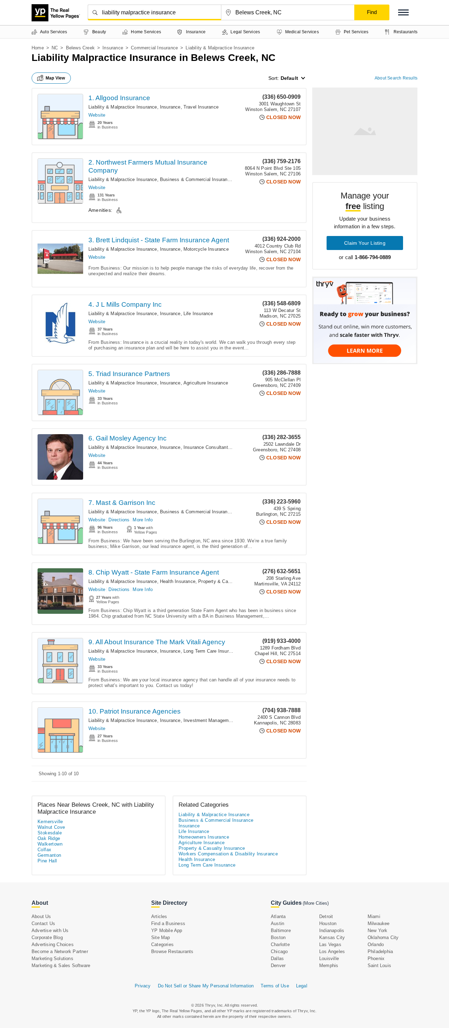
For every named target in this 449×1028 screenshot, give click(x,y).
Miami (374, 916)
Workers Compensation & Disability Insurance (228, 853)
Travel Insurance (201, 107)
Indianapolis (331, 930)
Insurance (112, 47)
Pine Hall (47, 860)
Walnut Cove (51, 827)
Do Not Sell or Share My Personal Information (206, 985)
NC (55, 47)
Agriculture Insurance (205, 383)
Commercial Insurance (154, 47)
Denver (278, 965)
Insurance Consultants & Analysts (219, 447)
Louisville (329, 958)
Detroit (326, 916)
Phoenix (376, 958)
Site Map (160, 937)
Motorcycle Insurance (206, 249)
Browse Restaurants (172, 951)
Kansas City (332, 937)
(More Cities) (316, 903)
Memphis (328, 965)
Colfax (44, 849)
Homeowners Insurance (204, 837)
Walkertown (50, 844)
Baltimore (281, 930)
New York (378, 930)
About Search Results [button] (396, 78)
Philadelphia (380, 951)
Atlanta (278, 916)
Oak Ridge (49, 838)
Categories (162, 944)
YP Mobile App (166, 930)
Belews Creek (80, 47)
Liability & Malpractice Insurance (122, 107)
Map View (55, 78)
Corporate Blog (47, 937)
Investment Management (209, 720)
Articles (159, 916)
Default (289, 78)
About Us (41, 916)
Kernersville (50, 821)
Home (38, 47)
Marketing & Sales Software (61, 965)
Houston (327, 923)
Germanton (49, 855)
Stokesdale (50, 832)
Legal (301, 985)
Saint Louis (379, 965)
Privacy (142, 985)
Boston (278, 937)
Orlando (376, 944)
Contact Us (43, 923)
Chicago (279, 951)
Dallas (277, 958)
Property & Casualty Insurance (230, 581)
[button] (403, 12)
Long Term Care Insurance (211, 651)
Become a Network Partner (60, 951)
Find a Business (168, 923)
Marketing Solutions (52, 958)
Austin (277, 923)
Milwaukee (379, 923)
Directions (118, 520)
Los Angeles (332, 951)
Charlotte (280, 944)
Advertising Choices (53, 944)
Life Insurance (198, 313)
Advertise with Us (50, 930)
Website (96, 115)
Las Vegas (330, 944)
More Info (143, 520)
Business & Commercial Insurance (196, 179)
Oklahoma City (383, 937)
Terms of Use (275, 985)
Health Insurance (177, 581)
